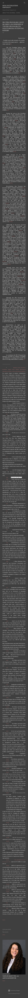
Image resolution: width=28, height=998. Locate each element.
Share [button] (3, 919)
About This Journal (8, 13)
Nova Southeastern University (10, 6)
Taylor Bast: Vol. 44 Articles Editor (10, 977)
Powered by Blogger (15, 990)
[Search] (25, 2)
